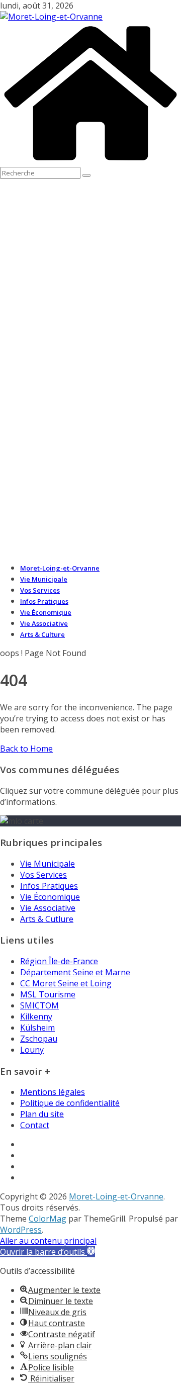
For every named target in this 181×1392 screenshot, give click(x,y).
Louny (32, 1049)
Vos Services (40, 590)
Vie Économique (45, 612)
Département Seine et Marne (75, 972)
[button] (47, 1251)
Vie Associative (44, 623)
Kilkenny (36, 1016)
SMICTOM (39, 1005)
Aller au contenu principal (48, 1240)
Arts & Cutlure (46, 918)
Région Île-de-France (59, 961)
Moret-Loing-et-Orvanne (60, 568)
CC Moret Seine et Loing (66, 983)
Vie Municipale (43, 579)
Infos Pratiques (44, 601)
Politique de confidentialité (70, 1102)
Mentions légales (52, 1091)
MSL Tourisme (47, 994)
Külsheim (37, 1027)
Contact (34, 1125)
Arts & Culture (42, 634)
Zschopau (38, 1038)
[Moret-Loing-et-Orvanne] (90, 161)
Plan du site (42, 1114)
